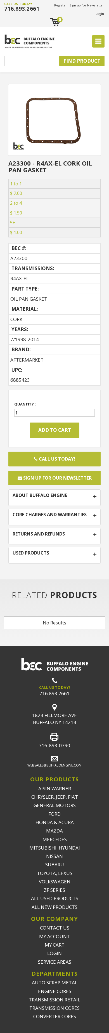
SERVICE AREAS (54, 962)
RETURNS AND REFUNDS (39, 534)
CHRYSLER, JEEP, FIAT (54, 797)
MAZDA (54, 830)
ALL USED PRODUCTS (54, 898)
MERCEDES (54, 839)
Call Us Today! (56, 459)
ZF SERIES (54, 890)
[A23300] (54, 119)
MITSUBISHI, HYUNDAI (54, 848)
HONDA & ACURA (54, 822)
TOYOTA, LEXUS (54, 873)
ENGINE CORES (54, 991)
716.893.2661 (21, 8)
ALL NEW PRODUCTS (54, 907)
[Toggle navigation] (98, 41)
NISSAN (54, 856)
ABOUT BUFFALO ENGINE (40, 495)
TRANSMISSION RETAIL (54, 999)
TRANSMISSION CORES (54, 1008)
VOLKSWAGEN (54, 881)
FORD (54, 814)
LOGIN (54, 953)
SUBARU (54, 864)
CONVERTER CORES (54, 1016)
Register (60, 5)
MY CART (55, 945)
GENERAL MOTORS (55, 805)
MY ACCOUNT (54, 936)
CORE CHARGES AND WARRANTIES (50, 514)
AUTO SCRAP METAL (54, 982)
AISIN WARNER (54, 788)
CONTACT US (54, 927)
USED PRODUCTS (31, 553)
